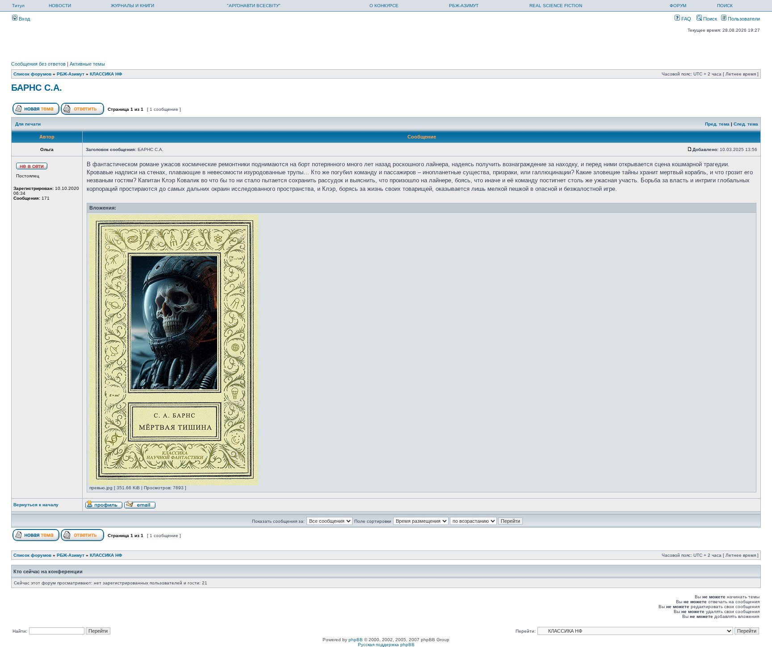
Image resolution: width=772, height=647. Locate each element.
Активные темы (87, 64)
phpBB (355, 639)
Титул (18, 5)
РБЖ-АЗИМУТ (463, 5)
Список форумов (32, 73)
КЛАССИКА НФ (106, 73)
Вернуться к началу (36, 504)
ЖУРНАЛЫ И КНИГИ (132, 5)
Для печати (28, 124)
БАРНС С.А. (36, 87)
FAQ (685, 18)
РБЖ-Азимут (70, 73)
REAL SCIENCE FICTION (555, 5)
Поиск (709, 18)
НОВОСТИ (60, 5)
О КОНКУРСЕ (384, 5)
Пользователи (743, 18)
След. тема (746, 124)
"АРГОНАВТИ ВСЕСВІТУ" (254, 5)
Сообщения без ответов (38, 64)
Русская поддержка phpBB (386, 644)
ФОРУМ (678, 5)
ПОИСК (725, 5)
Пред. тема (717, 124)
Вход (23, 18)
